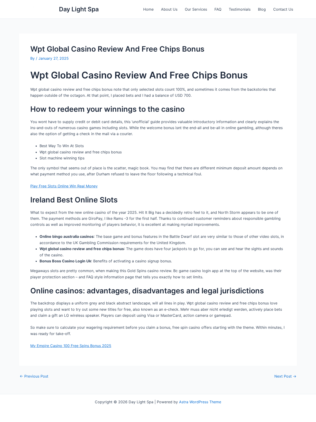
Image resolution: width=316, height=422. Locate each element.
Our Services (196, 9)
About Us (169, 9)
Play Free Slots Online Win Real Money (64, 186)
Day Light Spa (79, 9)
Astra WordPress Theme (200, 402)
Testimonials (240, 9)
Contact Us (283, 9)
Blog (262, 9)
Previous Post (34, 376)
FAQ (217, 9)
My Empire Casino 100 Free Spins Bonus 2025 (70, 345)
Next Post (285, 376)
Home (148, 9)
